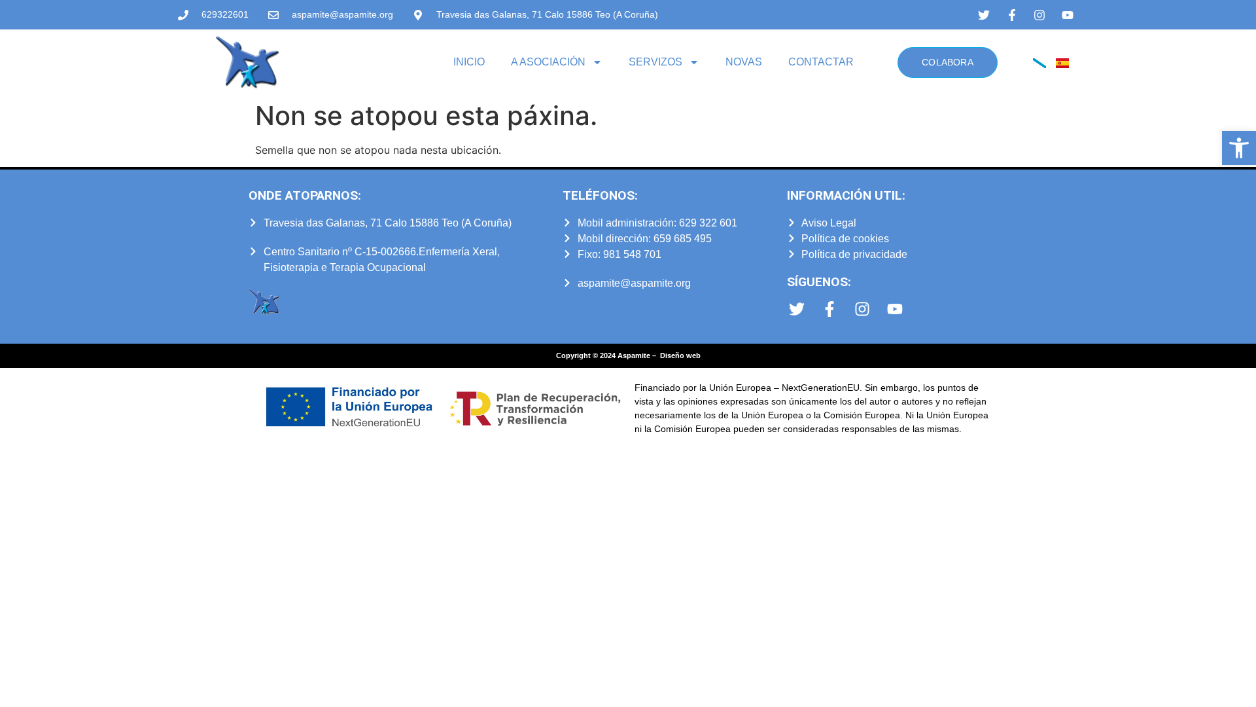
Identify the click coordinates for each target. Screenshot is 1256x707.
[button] (1239, 148)
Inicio (469, 61)
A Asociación (548, 61)
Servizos (655, 61)
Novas (743, 61)
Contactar (821, 61)
